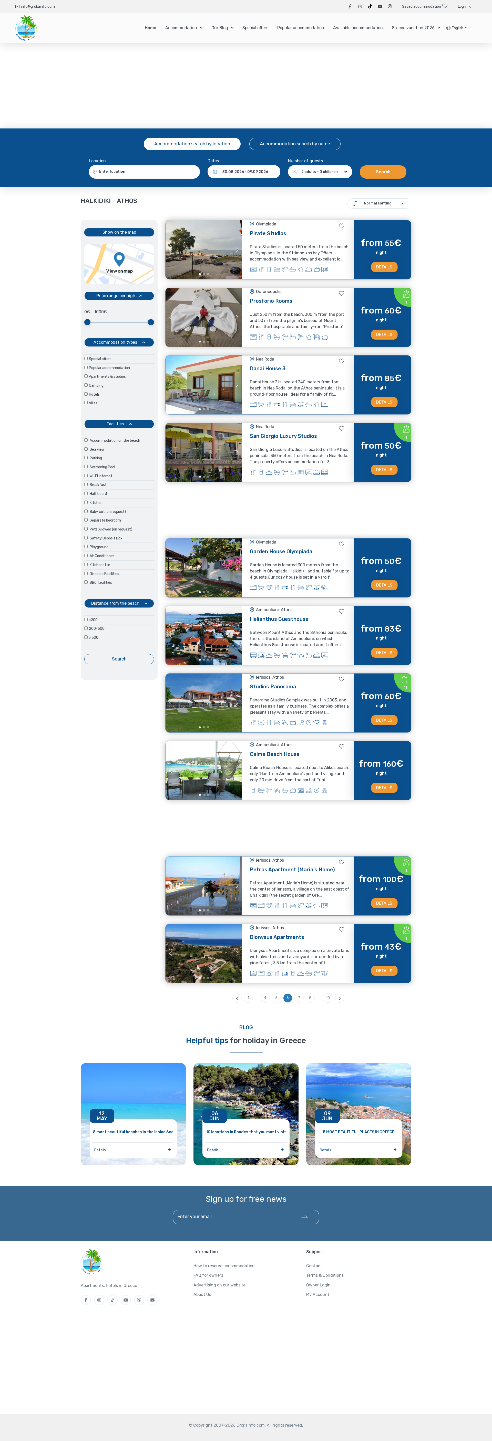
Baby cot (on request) (107, 512)
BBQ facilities (100, 582)
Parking (95, 458)
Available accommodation (358, 27)
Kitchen (95, 503)
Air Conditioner (101, 556)
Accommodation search (192, 144)
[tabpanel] (204, 249)
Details (384, 267)
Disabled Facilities (104, 574)
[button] (456, 28)
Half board (98, 494)
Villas (93, 403)
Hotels (94, 394)
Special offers (255, 27)
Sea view (97, 449)
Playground (98, 547)
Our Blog (219, 27)
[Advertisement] (246, 90)
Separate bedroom (105, 520)
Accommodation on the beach (114, 440)
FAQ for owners (208, 1275)
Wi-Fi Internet (100, 476)
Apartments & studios (107, 376)
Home (150, 27)
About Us (202, 1294)
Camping (96, 385)
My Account (317, 1294)
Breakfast (98, 485)
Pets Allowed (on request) (110, 529)
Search (383, 171)
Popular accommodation (300, 27)
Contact (314, 1265)
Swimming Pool (102, 467)
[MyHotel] (26, 28)
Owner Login (318, 1285)
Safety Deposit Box (105, 538)
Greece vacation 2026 (413, 27)
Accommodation (181, 27)
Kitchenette (99, 565)
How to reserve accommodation (224, 1265)
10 (328, 998)
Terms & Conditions (325, 1275)
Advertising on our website (219, 1285)
